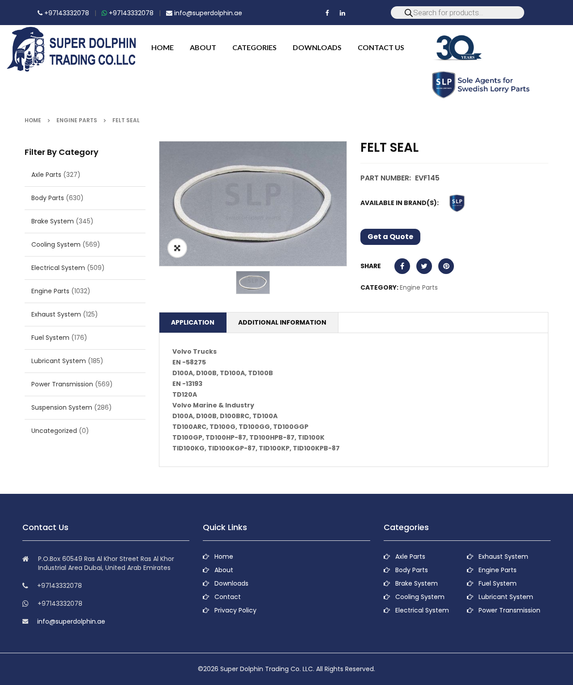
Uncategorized (54, 430)
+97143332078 (66, 13)
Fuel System (50, 337)
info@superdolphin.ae (207, 13)
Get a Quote (390, 236)
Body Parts (47, 197)
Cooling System (56, 244)
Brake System (52, 221)
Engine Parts (76, 120)
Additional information (282, 322)
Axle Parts (46, 174)
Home (33, 120)
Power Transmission (62, 384)
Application (192, 322)
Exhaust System (56, 314)
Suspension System (61, 407)
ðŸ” (177, 248)
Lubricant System (58, 360)
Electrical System (58, 267)
